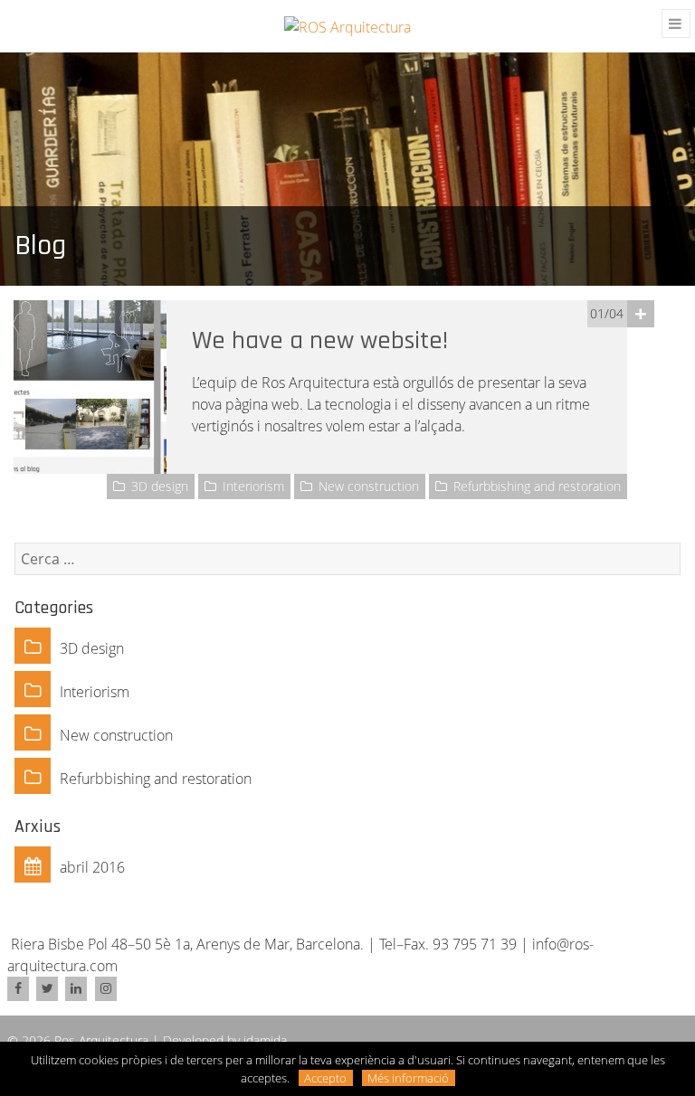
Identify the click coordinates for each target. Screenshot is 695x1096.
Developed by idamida (225, 1040)
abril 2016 (92, 867)
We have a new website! (320, 341)
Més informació (408, 1078)
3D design (159, 486)
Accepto (325, 1078)
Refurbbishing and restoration (537, 486)
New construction (369, 486)
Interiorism (253, 486)
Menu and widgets (676, 26)
